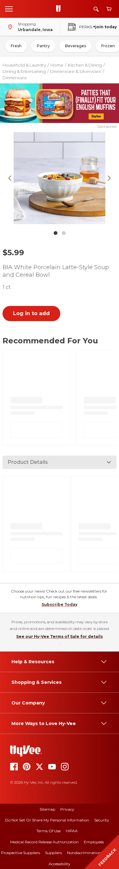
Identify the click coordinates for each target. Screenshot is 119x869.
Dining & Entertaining (24, 71)
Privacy (67, 809)
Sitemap (47, 809)
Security (101, 820)
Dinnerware (15, 77)
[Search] (96, 9)
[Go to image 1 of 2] (55, 233)
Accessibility (59, 863)
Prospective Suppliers (20, 852)
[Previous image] (10, 178)
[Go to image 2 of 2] (64, 233)
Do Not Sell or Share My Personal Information (47, 820)
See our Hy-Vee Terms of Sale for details (59, 636)
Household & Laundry (24, 65)
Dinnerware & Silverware (75, 71)
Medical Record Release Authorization (44, 842)
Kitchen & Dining (85, 65)
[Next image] (109, 178)
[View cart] (109, 9)
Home (56, 65)
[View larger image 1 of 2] (60, 178)
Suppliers (53, 852)
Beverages (75, 45)
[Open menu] (9, 8)
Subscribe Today (59, 604)
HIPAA (72, 830)
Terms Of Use (48, 830)
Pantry (43, 45)
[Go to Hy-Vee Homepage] (60, 9)
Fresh (16, 45)
